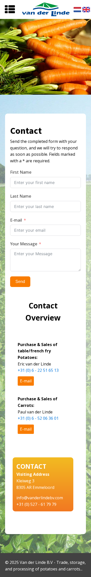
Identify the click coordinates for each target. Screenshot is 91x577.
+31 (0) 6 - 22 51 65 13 (38, 370)
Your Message (23, 244)
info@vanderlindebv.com (39, 498)
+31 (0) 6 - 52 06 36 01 (38, 418)
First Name (20, 172)
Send (20, 281)
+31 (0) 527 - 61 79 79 (36, 504)
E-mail (16, 220)
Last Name (20, 196)
